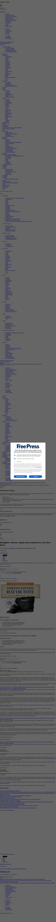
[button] (28, 462)
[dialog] (28, 461)
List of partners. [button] (39, 467)
